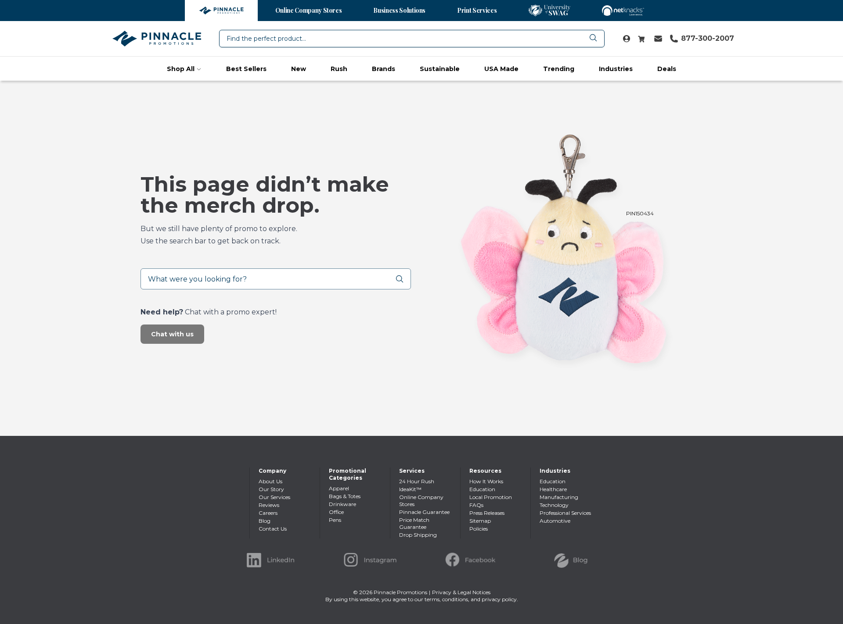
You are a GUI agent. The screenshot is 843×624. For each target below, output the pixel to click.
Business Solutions (399, 10)
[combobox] (412, 38)
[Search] (403, 278)
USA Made (501, 69)
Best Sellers (246, 69)
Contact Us (273, 528)
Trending (558, 69)
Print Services (477, 10)
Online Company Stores (308, 10)
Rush (339, 69)
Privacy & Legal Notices (461, 592)
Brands (383, 69)
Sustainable (440, 69)
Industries (616, 69)
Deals (666, 69)
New (298, 69)
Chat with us (172, 334)
